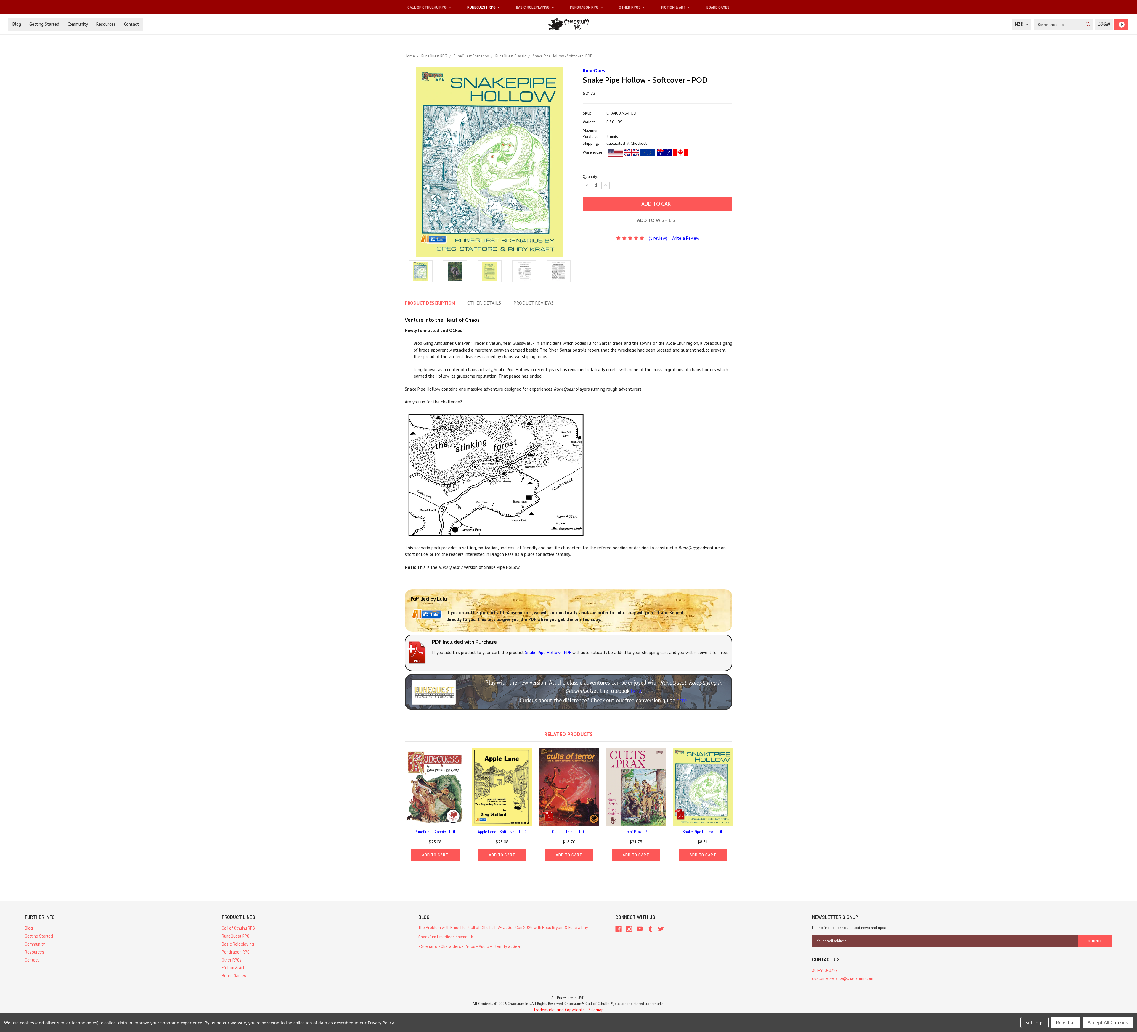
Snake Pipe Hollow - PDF (702, 831)
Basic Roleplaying (533, 6)
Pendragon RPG (584, 6)
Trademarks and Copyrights (559, 1009)
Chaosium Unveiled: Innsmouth (445, 936)
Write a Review (685, 238)
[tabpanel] (435, 804)
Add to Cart (435, 854)
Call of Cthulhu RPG (427, 6)
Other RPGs (630, 6)
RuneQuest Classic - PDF (435, 831)
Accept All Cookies (1108, 1022)
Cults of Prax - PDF (636, 831)
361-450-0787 (825, 970)
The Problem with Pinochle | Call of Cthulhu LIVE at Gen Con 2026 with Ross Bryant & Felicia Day (503, 927)
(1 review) (658, 238)
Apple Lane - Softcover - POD (502, 831)
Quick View (435, 787)
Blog (16, 24)
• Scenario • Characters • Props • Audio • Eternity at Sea (469, 946)
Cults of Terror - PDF (569, 831)
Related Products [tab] (568, 734)
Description (430, 303)
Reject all (1066, 1022)
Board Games (718, 6)
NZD (1020, 24)
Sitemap (596, 1009)
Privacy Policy (381, 1022)
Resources (106, 24)
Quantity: (590, 176)
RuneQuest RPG (482, 6)
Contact (131, 24)
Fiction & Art (674, 6)
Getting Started (44, 24)
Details (484, 303)
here (636, 690)
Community (78, 24)
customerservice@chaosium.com (842, 978)
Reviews (533, 303)
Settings (1034, 1022)
